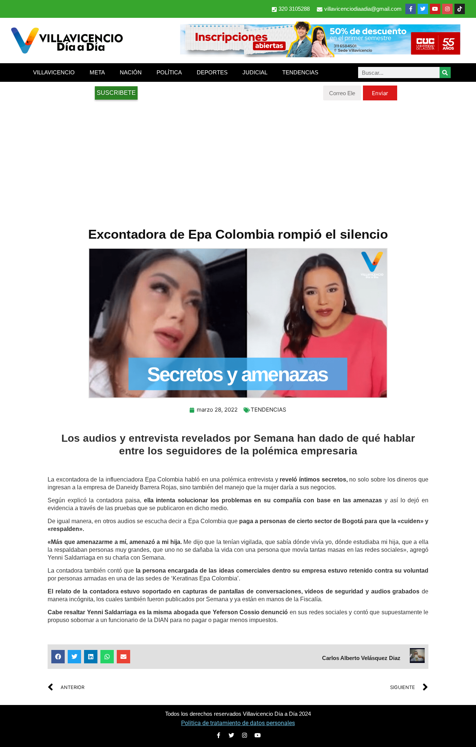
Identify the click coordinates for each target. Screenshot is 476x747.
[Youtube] (435, 9)
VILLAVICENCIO (54, 72)
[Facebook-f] (410, 9)
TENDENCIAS (300, 72)
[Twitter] (423, 9)
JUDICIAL (254, 72)
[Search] (445, 72)
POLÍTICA (169, 72)
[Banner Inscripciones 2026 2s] (320, 55)
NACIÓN (131, 72)
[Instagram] (447, 9)
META (97, 72)
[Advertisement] (238, 160)
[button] (58, 656)
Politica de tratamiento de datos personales (238, 723)
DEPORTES (212, 72)
